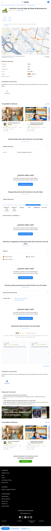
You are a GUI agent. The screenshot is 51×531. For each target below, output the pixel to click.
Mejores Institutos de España (9, 5)
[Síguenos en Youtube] (31, 517)
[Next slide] (48, 352)
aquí (33, 404)
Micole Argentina (6, 499)
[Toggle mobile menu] (2, 2)
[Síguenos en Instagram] (28, 517)
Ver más (47, 103)
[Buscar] (48, 2)
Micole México (5, 496)
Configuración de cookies (31, 521)
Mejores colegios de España (8, 489)
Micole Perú (5, 503)
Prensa (3, 477)
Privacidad (19, 521)
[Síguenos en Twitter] (22, 517)
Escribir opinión (45, 366)
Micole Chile (5, 501)
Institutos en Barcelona (21, 5)
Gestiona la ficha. (10, 57)
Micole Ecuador (5, 506)
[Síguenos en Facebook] (25, 517)
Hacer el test (25, 461)
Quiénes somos (5, 473)
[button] (25, 146)
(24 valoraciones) (20, 10)
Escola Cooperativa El (14, 123)
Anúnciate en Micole (7, 480)
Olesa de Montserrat (31, 5)
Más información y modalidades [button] (11, 215)
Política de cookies (6, 525)
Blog (3, 475)
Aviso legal (4, 521)
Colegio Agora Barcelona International (37, 123)
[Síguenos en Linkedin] (20, 517)
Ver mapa (6, 25)
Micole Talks (5, 482)
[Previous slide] (2, 352)
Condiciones (41, 521)
